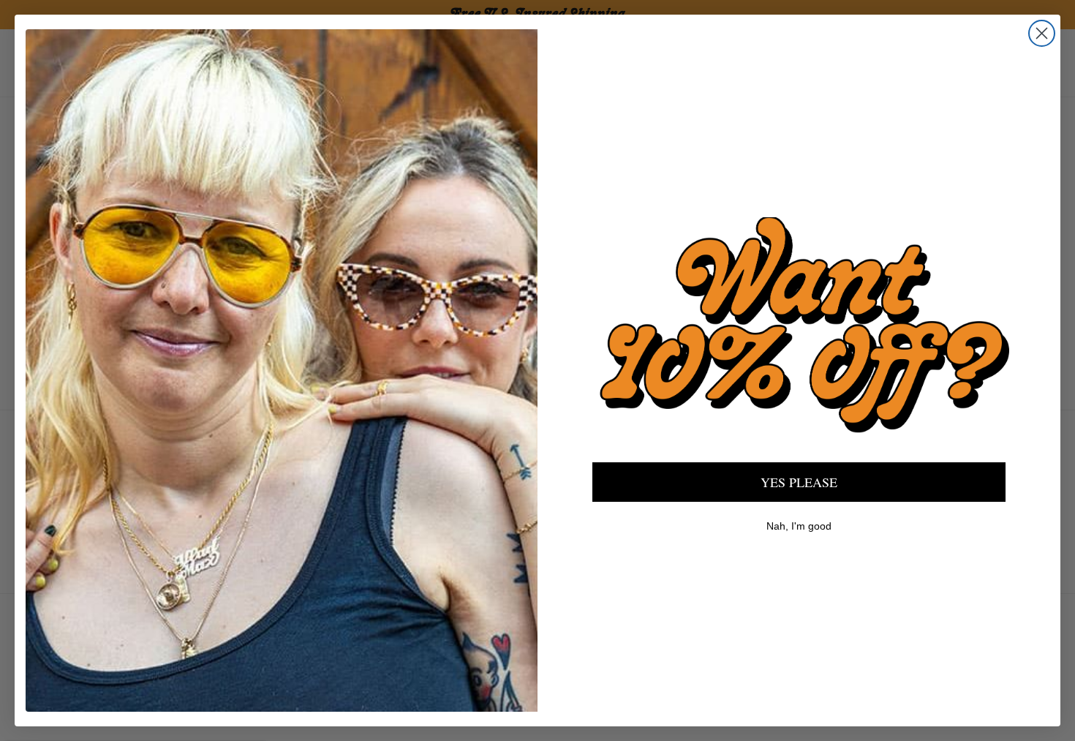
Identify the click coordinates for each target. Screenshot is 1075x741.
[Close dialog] (1042, 33)
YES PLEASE (799, 482)
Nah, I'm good (798, 526)
